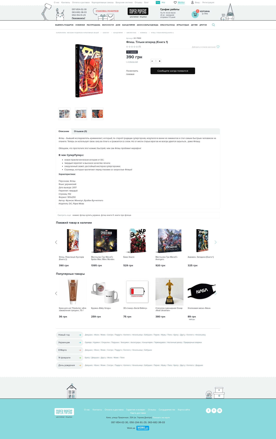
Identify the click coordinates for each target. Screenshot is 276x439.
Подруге (118, 335)
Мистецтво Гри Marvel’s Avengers (166, 258)
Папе (169, 335)
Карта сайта (184, 409)
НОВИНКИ (80, 25)
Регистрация (208, 2)
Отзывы (138, 2)
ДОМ (118, 25)
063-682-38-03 (156, 422)
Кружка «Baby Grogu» (101, 308)
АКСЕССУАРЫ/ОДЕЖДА (147, 25)
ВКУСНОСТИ (108, 25)
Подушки (115, 342)
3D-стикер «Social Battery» (135, 308)
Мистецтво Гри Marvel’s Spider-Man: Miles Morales (102, 258)
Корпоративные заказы (103, 2)
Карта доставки (138, 413)
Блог (146, 2)
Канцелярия (118, 33)
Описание (64, 131)
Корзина (205, 11)
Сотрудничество (167, 409)
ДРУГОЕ (203, 25)
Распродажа (93, 25)
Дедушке (199, 365)
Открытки (105, 342)
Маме (103, 335)
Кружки (96, 342)
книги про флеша (123, 215)
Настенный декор (174, 342)
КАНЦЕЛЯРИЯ (128, 25)
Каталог (106, 33)
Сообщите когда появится (172, 70)
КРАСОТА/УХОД (167, 25)
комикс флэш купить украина (86, 215)
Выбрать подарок (64, 25)
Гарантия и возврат (135, 409)
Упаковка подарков (107, 11)
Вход (197, 2)
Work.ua (131, 428)
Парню (156, 335)
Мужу (163, 335)
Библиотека (131, 33)
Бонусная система (124, 2)
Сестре (110, 335)
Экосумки (125, 342)
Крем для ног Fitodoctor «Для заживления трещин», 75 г (72, 309)
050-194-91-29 (138, 422)
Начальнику (200, 335)
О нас (56, 2)
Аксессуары (136, 342)
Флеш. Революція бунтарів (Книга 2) (71, 258)
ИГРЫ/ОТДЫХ (183, 25)
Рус (157, 2)
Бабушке (148, 335)
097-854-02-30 (119, 422)
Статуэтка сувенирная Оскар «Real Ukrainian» (169, 309)
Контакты (65, 2)
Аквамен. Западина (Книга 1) (201, 257)
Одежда (88, 342)
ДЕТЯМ (194, 25)
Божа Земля (128, 257)
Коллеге (127, 335)
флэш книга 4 (107, 215)
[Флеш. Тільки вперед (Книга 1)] (89, 70)
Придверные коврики (193, 342)
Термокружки (159, 342)
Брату (176, 335)
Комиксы (143, 33)
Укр (163, 2)
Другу (182, 335)
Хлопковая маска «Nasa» (199, 308)
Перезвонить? (78, 18)
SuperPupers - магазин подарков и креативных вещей (77, 33)
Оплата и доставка (81, 2)
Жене (96, 335)
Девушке (88, 335)
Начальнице (137, 335)
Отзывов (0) (80, 131)
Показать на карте (161, 417)
